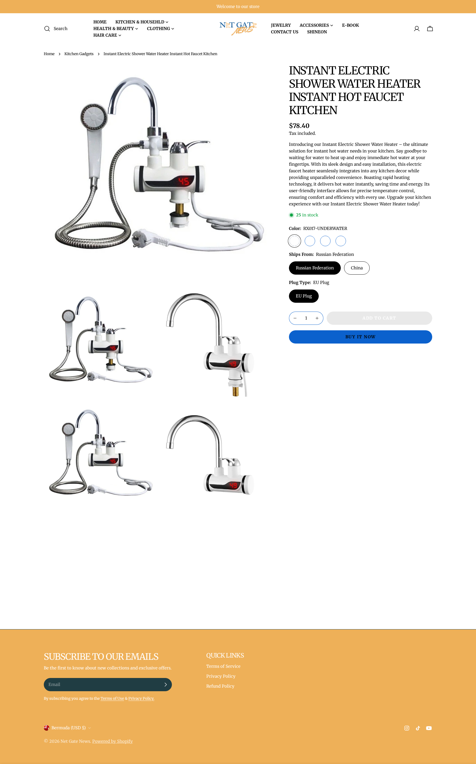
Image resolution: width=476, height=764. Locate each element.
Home (49, 54)
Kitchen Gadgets (79, 54)
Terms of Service (223, 666)
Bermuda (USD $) (69, 727)
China (357, 267)
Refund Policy (220, 686)
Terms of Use (112, 698)
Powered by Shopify (112, 741)
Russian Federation (315, 267)
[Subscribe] (165, 684)
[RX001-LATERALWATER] (340, 240)
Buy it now (360, 336)
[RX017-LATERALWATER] (309, 240)
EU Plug (304, 296)
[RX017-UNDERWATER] (294, 240)
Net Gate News (75, 741)
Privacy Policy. (141, 698)
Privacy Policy (221, 676)
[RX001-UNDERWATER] (325, 240)
